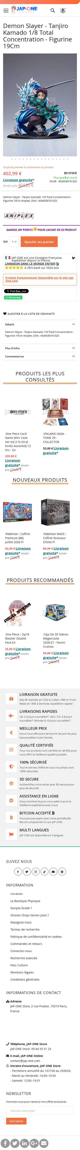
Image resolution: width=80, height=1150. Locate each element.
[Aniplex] (19, 223)
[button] (12, 159)
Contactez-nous (21, 951)
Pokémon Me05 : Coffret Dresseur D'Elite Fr (54, 538)
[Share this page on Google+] (34, 1143)
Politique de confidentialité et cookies (36, 937)
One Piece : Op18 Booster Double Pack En (17, 638)
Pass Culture (19, 965)
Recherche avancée (23, 958)
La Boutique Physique (25, 901)
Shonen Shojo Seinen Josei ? (29, 915)
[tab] (40, 324)
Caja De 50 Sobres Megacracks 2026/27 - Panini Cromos (55, 640)
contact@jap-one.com (25, 1061)
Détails (9, 324)
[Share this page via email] (43, 1143)
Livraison (16, 894)
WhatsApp (14, 297)
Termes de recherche (25, 929)
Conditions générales (25, 979)
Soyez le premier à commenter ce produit (28, 167)
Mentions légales (22, 972)
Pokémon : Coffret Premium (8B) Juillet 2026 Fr (17, 538)
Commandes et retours (26, 944)
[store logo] (24, 10)
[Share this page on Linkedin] (24, 1143)
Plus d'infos (12, 348)
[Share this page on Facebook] (5, 1143)
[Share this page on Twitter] (14, 1143)
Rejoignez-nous (21, 922)
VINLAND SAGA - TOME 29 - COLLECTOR (54, 438)
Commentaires (14, 356)
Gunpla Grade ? (21, 908)
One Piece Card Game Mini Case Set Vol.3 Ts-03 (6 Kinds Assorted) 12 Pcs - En (18, 442)
